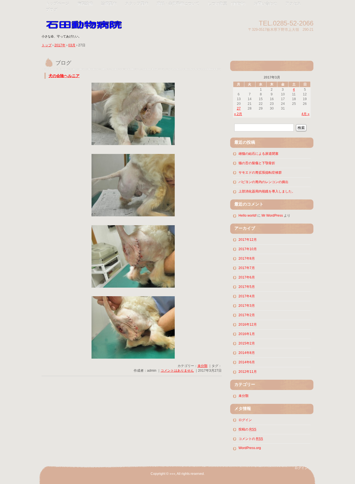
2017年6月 (247, 277)
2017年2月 (247, 315)
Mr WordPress (272, 215)
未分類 (202, 366)
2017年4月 (247, 296)
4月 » (305, 114)
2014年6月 (247, 362)
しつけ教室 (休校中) (226, 3)
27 (239, 108)
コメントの (251, 439)
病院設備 (85, 3)
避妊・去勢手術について (178, 3)
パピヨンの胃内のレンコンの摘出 (263, 182)
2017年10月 (248, 249)
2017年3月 (247, 306)
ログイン (245, 420)
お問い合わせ (265, 3)
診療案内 (109, 3)
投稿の (247, 429)
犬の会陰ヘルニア (64, 76)
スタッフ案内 (136, 3)
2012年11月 (248, 372)
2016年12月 (248, 324)
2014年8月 (247, 353)
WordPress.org (250, 448)
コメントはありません (177, 370)
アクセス (293, 3)
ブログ (51, 9)
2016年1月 (247, 334)
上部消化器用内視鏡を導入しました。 (267, 191)
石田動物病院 (105, 22)
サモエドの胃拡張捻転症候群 (260, 172)
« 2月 (238, 114)
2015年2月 (247, 343)
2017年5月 (247, 287)
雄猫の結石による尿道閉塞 (258, 154)
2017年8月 (247, 258)
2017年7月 (247, 268)
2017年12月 (248, 240)
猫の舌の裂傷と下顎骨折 (257, 163)
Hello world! (248, 215)
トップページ (57, 3)
